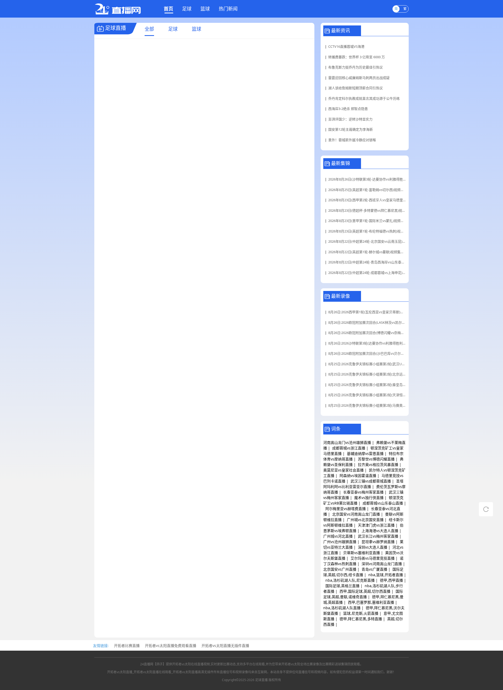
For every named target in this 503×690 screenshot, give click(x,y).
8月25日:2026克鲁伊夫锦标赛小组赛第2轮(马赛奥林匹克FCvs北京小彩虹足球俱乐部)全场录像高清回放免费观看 (367, 405)
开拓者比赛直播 (127, 645)
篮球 (205, 9)
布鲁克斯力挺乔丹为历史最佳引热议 (355, 67)
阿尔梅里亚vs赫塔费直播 (345, 508)
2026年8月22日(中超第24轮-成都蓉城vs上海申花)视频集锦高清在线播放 (367, 272)
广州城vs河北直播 (338, 536)
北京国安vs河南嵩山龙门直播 (356, 514)
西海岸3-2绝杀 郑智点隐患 (348, 108)
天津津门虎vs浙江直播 (376, 525)
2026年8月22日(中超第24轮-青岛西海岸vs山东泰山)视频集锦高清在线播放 (367, 262)
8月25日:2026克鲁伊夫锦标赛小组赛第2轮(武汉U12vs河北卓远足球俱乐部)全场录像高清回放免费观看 (367, 364)
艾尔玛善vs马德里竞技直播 (373, 558)
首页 (168, 9)
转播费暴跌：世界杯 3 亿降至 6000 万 (356, 57)
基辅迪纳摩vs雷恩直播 (365, 453)
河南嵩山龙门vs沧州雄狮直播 (347, 442)
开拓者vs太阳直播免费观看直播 (170, 645)
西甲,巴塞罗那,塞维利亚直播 (371, 602)
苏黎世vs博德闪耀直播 (376, 459)
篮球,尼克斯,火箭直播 (360, 613)
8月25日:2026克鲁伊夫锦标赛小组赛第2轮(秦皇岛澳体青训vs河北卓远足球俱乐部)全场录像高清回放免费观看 (367, 384)
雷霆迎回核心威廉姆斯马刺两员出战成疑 (359, 77)
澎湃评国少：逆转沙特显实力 (350, 119)
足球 (187, 9)
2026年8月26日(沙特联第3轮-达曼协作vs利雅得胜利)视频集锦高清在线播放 (367, 179)
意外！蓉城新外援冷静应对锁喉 (352, 139)
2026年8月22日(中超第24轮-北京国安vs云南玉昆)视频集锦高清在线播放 (367, 241)
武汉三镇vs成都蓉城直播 (371, 481)
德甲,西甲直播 (391, 580)
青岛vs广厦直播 (374, 569)
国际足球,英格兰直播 (342, 585)
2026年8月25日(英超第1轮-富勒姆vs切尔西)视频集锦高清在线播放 (367, 189)
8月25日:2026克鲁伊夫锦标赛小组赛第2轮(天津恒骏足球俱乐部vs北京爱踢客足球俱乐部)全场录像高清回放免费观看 (367, 394)
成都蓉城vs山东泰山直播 (383, 503)
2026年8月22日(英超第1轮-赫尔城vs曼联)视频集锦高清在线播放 (367, 252)
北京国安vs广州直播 (339, 569)
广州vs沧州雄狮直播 (339, 541)
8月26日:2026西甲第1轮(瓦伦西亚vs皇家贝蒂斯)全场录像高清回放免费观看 (367, 312)
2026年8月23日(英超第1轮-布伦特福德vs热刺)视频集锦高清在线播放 (367, 231)
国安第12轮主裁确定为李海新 (350, 129)
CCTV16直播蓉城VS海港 (346, 46)
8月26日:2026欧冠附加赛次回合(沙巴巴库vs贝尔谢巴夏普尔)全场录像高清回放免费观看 (367, 353)
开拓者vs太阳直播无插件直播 (225, 645)
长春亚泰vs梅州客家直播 (363, 492)
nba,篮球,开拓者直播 (385, 574)
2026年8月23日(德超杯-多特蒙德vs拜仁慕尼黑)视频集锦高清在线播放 (367, 210)
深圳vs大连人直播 (372, 547)
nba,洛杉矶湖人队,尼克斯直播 (350, 580)
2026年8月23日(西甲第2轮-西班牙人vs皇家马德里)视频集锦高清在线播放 (367, 200)
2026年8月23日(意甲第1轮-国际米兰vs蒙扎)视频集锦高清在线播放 (367, 220)
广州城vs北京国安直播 (365, 519)
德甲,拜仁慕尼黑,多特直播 (361, 618)
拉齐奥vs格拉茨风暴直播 (378, 464)
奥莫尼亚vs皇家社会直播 (343, 470)
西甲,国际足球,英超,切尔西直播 (365, 591)
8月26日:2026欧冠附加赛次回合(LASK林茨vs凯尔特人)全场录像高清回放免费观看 (367, 322)
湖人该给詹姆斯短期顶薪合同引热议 (355, 88)
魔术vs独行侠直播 (369, 497)
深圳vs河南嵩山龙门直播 (382, 563)
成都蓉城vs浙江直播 (348, 447)
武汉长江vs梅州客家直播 (378, 536)
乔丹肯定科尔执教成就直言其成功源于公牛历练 (364, 98)
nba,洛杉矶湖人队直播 (341, 607)
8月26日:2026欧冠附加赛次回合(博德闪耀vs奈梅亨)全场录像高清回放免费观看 (367, 332)
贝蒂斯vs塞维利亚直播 (361, 552)
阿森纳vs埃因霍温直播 (358, 475)
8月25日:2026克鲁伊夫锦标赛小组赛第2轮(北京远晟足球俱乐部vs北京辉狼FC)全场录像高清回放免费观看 (367, 374)
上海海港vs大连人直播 (380, 530)
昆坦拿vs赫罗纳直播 (378, 541)
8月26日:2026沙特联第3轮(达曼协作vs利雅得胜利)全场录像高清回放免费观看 (367, 343)
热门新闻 (228, 9)
